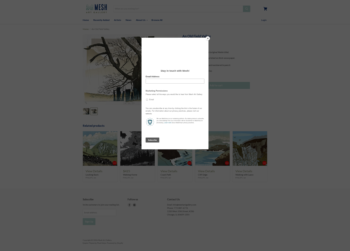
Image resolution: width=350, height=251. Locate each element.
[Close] (208, 38)
